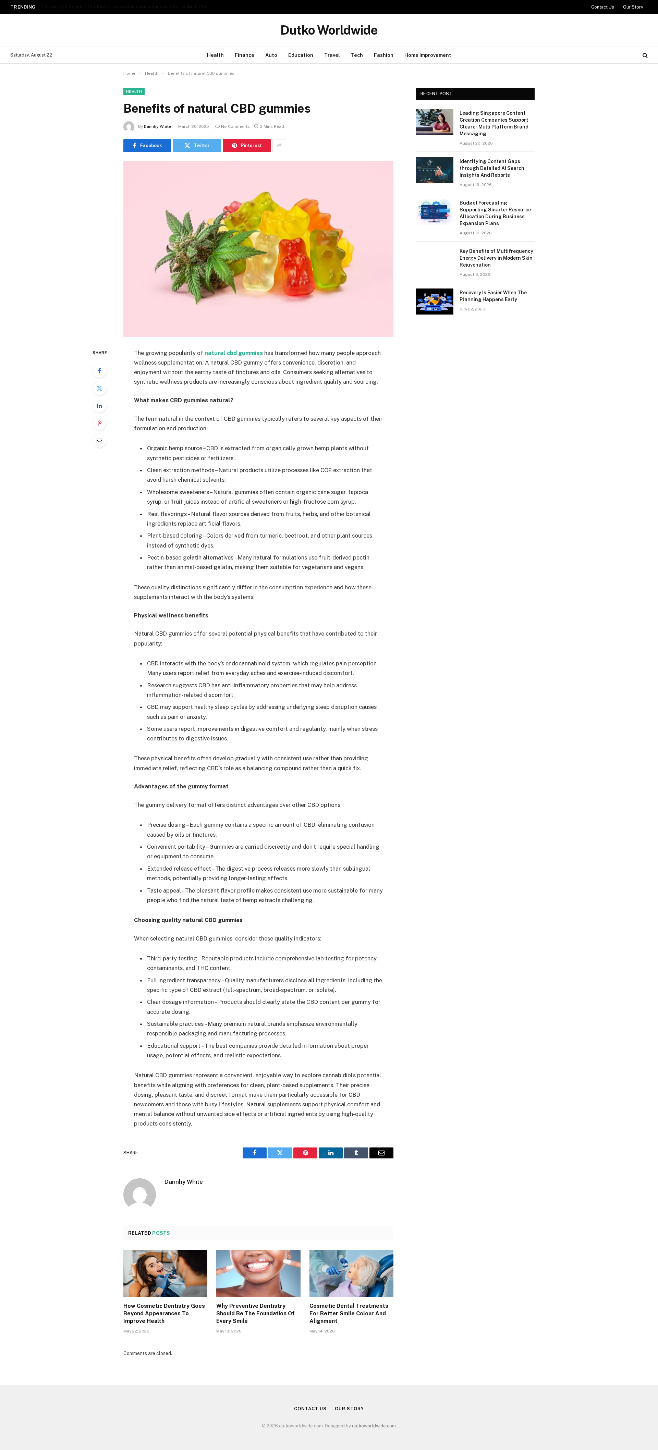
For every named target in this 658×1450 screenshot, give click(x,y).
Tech (357, 55)
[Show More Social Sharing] (279, 145)
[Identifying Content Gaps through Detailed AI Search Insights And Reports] (434, 170)
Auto (271, 55)
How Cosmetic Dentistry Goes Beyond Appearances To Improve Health (164, 1313)
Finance (244, 55)
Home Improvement (427, 55)
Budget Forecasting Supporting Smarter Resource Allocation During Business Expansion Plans (495, 213)
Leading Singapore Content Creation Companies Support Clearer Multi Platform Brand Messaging (494, 123)
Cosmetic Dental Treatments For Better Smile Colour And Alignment (348, 1313)
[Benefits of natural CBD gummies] (258, 249)
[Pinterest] (99, 423)
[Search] (644, 55)
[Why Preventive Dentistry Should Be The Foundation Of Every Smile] (258, 1273)
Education (300, 55)
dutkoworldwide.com (374, 1425)
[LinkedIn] (99, 406)
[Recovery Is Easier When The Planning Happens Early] (434, 301)
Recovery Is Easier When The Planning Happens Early (493, 296)
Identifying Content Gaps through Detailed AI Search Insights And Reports (126, 6)
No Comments (235, 126)
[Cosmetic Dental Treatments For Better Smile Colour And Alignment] (351, 1273)
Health (215, 55)
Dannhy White (157, 126)
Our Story (633, 7)
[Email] (99, 440)
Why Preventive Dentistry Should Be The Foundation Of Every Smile (255, 1313)
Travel (332, 55)
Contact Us (602, 7)
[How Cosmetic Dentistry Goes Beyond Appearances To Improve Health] (165, 1273)
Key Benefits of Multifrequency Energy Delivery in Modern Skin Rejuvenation (496, 258)
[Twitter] (99, 388)
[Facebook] (99, 371)
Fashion (383, 55)
